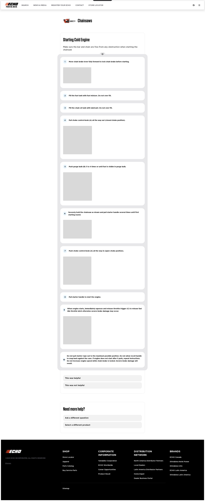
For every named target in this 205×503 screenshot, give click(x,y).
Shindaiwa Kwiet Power (179, 462)
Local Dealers (139, 465)
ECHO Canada (175, 457)
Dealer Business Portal (143, 478)
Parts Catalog (68, 466)
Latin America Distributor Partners (148, 469)
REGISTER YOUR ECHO (61, 5)
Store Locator (68, 457)
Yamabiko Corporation (107, 461)
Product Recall (104, 474)
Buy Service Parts (70, 470)
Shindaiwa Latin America (180, 475)
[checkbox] (102, 378)
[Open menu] (199, 5)
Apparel (66, 462)
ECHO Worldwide (105, 465)
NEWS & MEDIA (40, 5)
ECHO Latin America (178, 470)
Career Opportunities (107, 469)
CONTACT (79, 5)
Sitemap (66, 488)
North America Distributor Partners (148, 461)
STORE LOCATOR (96, 5)
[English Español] (193, 5)
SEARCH (25, 5)
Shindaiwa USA (176, 466)
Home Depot (139, 474)
